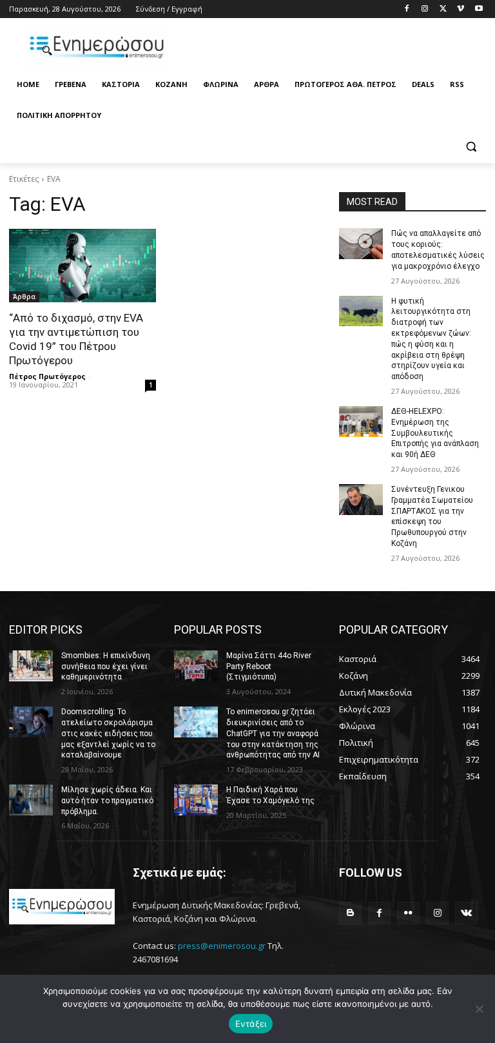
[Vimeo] (460, 9)
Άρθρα (24, 296)
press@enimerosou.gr (222, 945)
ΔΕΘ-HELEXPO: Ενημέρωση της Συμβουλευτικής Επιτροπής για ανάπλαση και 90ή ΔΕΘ (435, 433)
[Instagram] (425, 9)
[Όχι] (478, 1008)
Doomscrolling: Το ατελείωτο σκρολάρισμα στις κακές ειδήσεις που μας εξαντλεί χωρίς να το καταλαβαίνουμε (108, 733)
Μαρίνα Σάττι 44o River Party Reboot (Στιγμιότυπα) (268, 666)
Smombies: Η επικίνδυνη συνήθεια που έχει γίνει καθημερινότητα (105, 666)
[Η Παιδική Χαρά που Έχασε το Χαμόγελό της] (196, 800)
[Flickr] (408, 913)
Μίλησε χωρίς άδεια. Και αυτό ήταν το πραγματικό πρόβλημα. (107, 800)
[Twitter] (443, 9)
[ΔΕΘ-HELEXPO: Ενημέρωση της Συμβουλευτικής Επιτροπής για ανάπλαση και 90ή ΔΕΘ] (361, 421)
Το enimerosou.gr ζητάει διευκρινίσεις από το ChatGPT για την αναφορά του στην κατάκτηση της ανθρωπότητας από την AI (273, 733)
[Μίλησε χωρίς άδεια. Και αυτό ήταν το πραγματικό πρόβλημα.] (31, 800)
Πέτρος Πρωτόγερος (47, 376)
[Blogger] (350, 913)
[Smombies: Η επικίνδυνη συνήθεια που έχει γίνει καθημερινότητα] (31, 665)
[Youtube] (478, 9)
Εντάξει (251, 1024)
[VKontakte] (466, 913)
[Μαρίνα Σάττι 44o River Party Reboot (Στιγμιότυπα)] (196, 665)
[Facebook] (407, 9)
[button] (471, 147)
